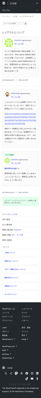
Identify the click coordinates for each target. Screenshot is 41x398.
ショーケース (27, 309)
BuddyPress (8, 358)
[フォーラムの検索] (25, 23)
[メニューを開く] (37, 3)
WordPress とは (8, 309)
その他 (15, 16)
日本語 (10, 368)
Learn (4, 327)
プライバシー (7, 320)
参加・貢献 (26, 327)
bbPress (6, 354)
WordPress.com (9, 346)
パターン (25, 320)
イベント (25, 331)
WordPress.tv (8, 339)
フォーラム (6, 10)
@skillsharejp (10, 168)
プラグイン (26, 316)
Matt (5, 350)
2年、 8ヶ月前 (19, 44)
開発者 (4, 335)
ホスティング (7, 316)
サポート (5, 331)
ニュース (5, 312)
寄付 (24, 335)
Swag (25, 339)
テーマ (24, 312)
